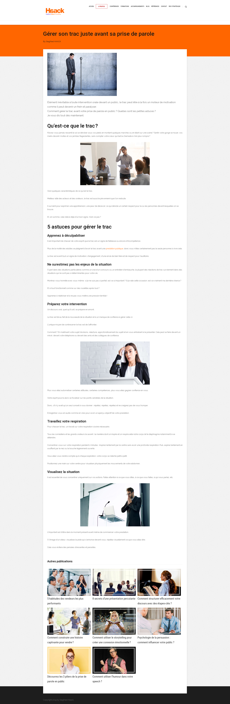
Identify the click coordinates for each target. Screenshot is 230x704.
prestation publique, (115, 248)
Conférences (114, 6)
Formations (125, 6)
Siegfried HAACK (53, 41)
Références (155, 6)
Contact (164, 6)
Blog (148, 6)
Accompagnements (137, 6)
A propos (101, 6)
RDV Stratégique (174, 6)
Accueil (91, 6)
